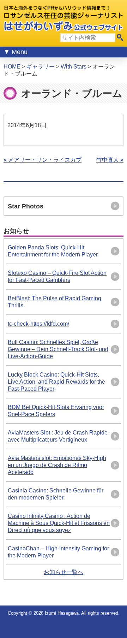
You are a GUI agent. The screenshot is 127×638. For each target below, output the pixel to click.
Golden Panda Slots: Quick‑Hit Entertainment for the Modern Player (53, 251)
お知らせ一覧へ (63, 572)
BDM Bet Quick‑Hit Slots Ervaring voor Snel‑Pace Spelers (56, 410)
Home (12, 67)
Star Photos (25, 206)
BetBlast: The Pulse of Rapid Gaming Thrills (54, 301)
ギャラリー (40, 67)
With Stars (73, 67)
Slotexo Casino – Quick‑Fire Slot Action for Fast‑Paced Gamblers (57, 276)
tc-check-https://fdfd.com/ (38, 324)
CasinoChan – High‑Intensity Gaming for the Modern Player (58, 552)
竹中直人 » (109, 160)
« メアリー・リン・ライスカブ (42, 160)
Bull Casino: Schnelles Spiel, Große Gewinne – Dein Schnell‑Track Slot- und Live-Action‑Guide (58, 349)
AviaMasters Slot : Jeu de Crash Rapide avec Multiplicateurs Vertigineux (58, 436)
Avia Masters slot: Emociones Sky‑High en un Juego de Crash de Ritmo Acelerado (57, 465)
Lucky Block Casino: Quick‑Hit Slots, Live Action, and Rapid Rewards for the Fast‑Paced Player (56, 382)
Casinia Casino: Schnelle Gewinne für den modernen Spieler (55, 494)
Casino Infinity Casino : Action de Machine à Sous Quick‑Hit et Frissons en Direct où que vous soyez (59, 523)
